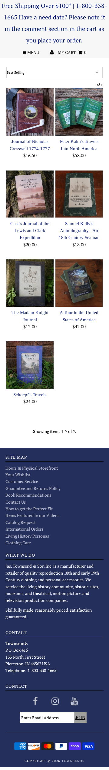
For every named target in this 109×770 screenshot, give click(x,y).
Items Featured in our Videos (32, 515)
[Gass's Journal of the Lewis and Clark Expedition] (29, 194)
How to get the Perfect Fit (29, 509)
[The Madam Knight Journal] (29, 282)
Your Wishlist (17, 475)
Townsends (72, 761)
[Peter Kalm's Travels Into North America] (78, 111)
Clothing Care (18, 542)
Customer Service (21, 481)
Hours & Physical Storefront (31, 468)
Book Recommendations (28, 495)
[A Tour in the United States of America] (78, 282)
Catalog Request (20, 522)
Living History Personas (27, 536)
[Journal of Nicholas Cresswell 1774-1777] (29, 111)
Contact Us (15, 502)
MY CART (72, 52)
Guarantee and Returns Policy (33, 488)
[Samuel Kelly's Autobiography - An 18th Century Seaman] (78, 194)
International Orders (24, 529)
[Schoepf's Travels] (29, 364)
